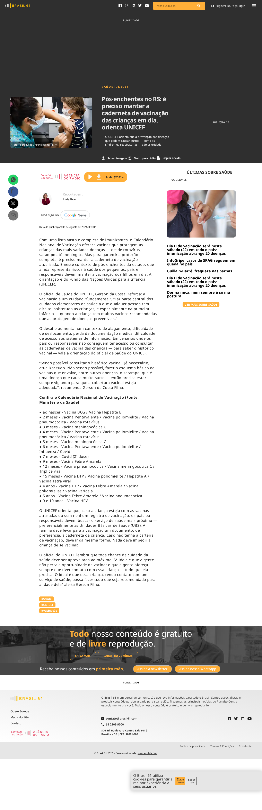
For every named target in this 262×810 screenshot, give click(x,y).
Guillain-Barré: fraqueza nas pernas (199, 271)
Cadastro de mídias (118, 656)
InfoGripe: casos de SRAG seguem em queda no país (201, 262)
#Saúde (46, 599)
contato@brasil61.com (122, 718)
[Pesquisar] (199, 6)
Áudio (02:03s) (114, 177)
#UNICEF (47, 605)
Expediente (245, 746)
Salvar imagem (117, 158)
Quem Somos (19, 711)
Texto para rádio (145, 158)
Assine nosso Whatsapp (197, 669)
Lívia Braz (69, 199)
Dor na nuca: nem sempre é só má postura (198, 294)
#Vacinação (49, 610)
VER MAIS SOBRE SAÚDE (201, 304)
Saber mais (191, 781)
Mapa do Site (19, 717)
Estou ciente (180, 781)
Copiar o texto (172, 158)
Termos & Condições (222, 746)
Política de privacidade (193, 746)
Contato (15, 723)
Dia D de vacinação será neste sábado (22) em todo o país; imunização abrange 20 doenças (196, 249)
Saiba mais (82, 656)
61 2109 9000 (115, 724)
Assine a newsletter (152, 669)
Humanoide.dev (147, 753)
